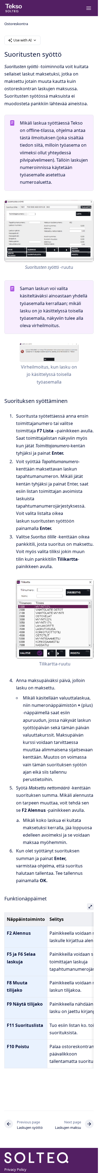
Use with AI (22, 40)
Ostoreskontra (16, 23)
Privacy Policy (15, 1169)
